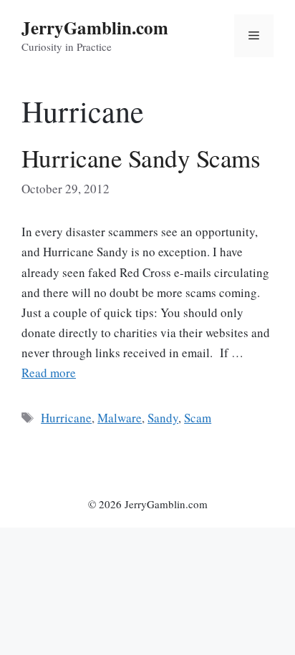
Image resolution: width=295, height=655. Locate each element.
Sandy (163, 417)
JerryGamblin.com (94, 27)
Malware (119, 417)
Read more (48, 372)
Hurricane (66, 417)
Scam (197, 417)
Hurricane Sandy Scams (140, 158)
